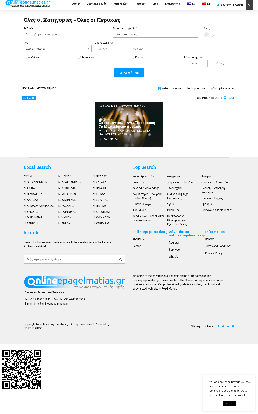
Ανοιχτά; (209, 28)
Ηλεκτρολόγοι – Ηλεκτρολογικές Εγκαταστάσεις (177, 220)
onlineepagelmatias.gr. (146, 280)
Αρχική (76, 3)
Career (137, 246)
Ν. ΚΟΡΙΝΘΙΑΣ (67, 211)
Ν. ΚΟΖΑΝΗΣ (66, 205)
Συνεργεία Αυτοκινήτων (216, 210)
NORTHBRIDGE (33, 328)
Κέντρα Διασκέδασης (146, 188)
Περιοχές (140, 3)
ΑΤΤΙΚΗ (28, 176)
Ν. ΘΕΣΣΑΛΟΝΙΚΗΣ (35, 182)
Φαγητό (206, 176)
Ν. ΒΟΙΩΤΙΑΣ (100, 199)
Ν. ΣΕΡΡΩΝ (31, 223)
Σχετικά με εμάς (97, 3)
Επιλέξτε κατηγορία (124, 28)
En (208, 3)
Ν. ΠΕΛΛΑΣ (100, 176)
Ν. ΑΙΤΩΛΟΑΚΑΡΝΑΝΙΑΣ (39, 205)
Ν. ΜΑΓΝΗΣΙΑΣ (33, 217)
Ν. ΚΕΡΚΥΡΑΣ (101, 223)
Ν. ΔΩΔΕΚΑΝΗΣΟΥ (69, 182)
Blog (155, 3)
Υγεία (170, 204)
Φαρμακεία (139, 210)
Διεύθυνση (34, 57)
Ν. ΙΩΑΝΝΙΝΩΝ (67, 199)
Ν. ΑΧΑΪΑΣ (30, 188)
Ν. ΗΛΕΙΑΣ (64, 176)
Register (174, 242)
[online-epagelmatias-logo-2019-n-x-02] (74, 282)
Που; (26, 42)
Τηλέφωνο (88, 57)
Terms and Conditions (218, 246)
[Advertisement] (58, 126)
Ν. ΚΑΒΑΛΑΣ (100, 182)
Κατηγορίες (121, 3)
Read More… (169, 288)
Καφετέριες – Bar (144, 176)
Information (215, 232)
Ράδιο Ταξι (174, 210)
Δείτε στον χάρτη (172, 88)
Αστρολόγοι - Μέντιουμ (133, 106)
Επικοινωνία (172, 3)
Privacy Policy (214, 253)
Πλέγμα (232, 97)
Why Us (173, 256)
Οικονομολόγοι (142, 204)
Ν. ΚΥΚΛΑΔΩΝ (101, 217)
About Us (138, 239)
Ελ (193, 3)
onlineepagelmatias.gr (151, 232)
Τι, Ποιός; (29, 28)
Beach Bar (139, 182)
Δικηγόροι (173, 176)
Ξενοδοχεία (174, 188)
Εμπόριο (206, 204)
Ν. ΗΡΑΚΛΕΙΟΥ (33, 194)
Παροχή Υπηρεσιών (108, 106)
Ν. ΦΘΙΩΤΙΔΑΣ (67, 188)
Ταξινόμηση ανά (196, 88)
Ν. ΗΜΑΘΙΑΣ (100, 188)
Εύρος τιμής (104, 42)
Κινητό (139, 57)
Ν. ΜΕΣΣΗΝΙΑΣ (67, 194)
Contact (209, 239)
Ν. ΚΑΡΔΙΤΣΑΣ (101, 211)
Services (174, 249)
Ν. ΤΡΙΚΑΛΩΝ (101, 194)
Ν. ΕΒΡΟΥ (64, 223)
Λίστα (218, 97)
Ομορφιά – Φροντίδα (214, 182)
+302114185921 (110, 139)
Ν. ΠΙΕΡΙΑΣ (100, 205)
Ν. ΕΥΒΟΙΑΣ (31, 211)
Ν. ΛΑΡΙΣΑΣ (31, 199)
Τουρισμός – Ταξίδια (180, 182)
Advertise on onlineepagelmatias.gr (187, 233)
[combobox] (156, 34)
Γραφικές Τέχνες (212, 198)
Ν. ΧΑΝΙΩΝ (64, 217)
